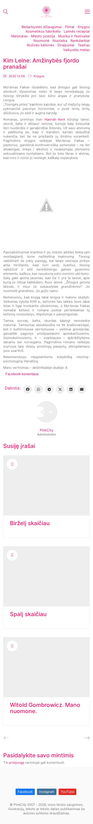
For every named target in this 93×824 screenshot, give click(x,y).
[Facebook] (27, 389)
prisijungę (16, 762)
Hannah (50, 119)
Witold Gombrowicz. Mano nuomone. (45, 708)
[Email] (81, 389)
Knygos (39, 76)
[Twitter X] (60, 389)
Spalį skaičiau (28, 614)
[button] (87, 12)
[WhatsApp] (38, 389)
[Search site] (5, 12)
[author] (46, 412)
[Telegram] (49, 389)
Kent (61, 119)
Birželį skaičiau (30, 523)
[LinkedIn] (71, 389)
